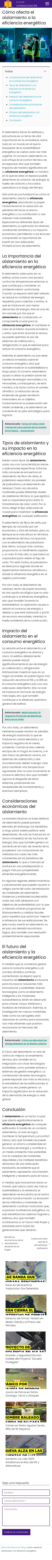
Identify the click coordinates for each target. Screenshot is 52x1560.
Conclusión (15, 120)
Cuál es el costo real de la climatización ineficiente (39, 1243)
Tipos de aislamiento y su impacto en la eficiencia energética (22, 89)
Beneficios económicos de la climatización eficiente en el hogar (13, 1243)
